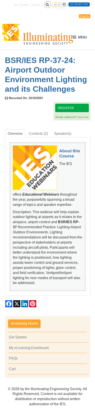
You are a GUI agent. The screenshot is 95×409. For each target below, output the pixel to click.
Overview (15, 133)
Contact (36, 5)
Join (16, 5)
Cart (12, 369)
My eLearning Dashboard (29, 348)
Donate (25, 5)
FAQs (13, 358)
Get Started (18, 337)
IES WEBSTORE (79, 4)
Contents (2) (38, 133)
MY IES (58, 4)
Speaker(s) (62, 133)
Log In (84, 16)
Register (66, 108)
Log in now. (83, 117)
